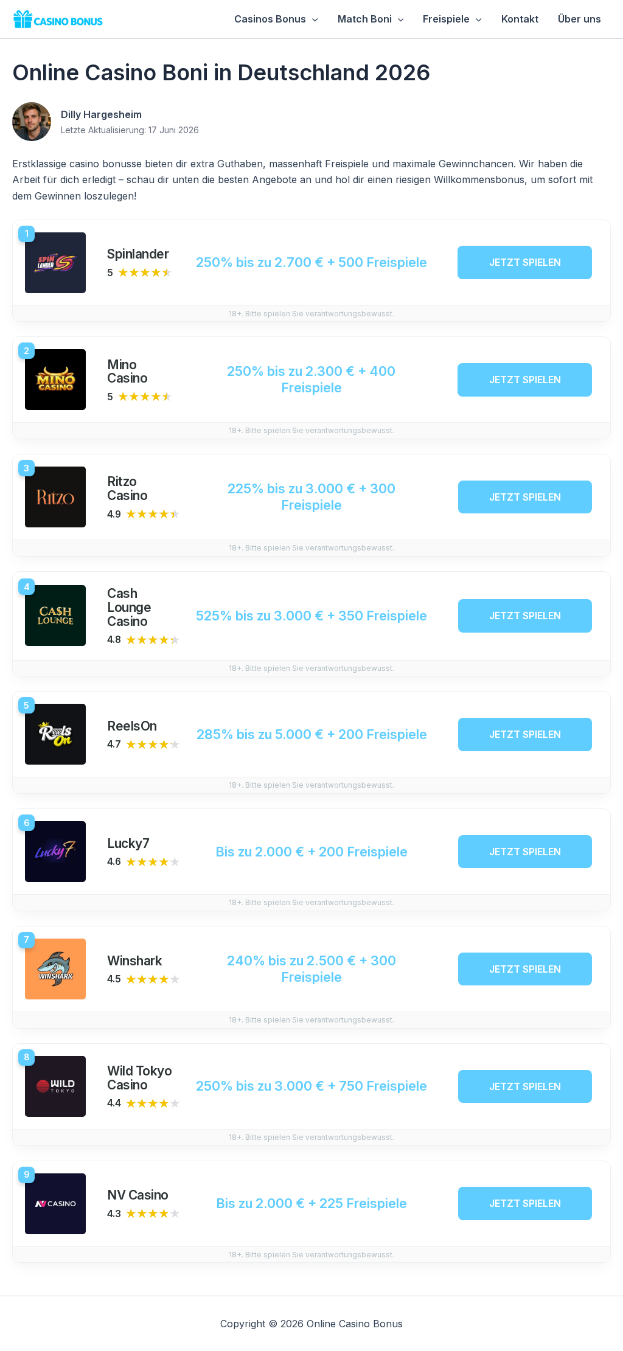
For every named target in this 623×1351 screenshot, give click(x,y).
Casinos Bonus (270, 19)
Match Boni (365, 19)
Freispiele (446, 19)
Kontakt (519, 19)
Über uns (579, 19)
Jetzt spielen (525, 262)
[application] (312, 19)
